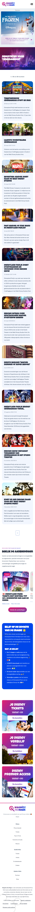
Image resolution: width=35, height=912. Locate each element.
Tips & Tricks (17, 836)
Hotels (17, 857)
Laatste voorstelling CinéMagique (15, 141)
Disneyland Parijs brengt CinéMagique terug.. (17, 408)
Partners (17, 875)
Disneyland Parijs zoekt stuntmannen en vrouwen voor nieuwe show (16, 268)
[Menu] (31, 4)
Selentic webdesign (26, 900)
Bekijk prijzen (6, 603)
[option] (16, 588)
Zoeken (17, 865)
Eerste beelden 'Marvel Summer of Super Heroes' (17, 364)
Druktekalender (17, 861)
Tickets (17, 832)
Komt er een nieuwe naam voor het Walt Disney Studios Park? (17, 502)
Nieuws (18, 843)
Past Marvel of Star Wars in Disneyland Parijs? (17, 227)
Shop (17, 879)
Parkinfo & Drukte (17, 839)
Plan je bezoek (17, 828)
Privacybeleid (23, 903)
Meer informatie (15, 603)
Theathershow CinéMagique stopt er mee (17, 99)
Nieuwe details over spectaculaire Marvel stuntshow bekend (15, 316)
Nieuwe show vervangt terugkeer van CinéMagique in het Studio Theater (17, 454)
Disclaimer (5, 903)
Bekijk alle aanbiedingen (17, 610)
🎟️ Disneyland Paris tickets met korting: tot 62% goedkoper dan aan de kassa (15, 597)
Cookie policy (14, 903)
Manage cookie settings (9, 907)
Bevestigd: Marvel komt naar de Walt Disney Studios (16, 179)
